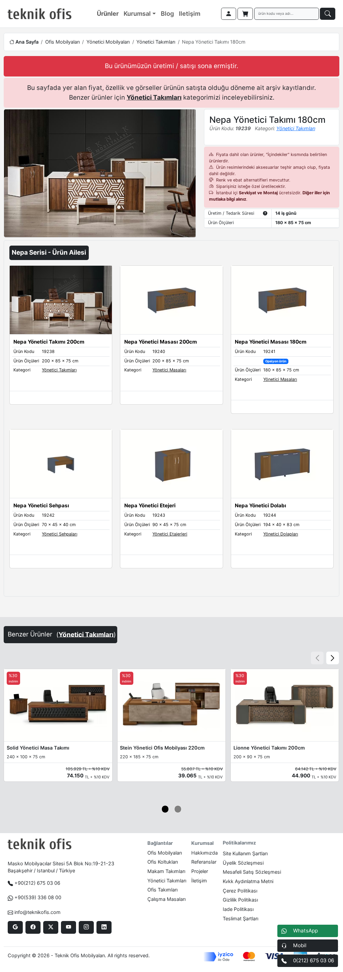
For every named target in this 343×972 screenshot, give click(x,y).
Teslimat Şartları (240, 918)
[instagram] (86, 927)
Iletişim (189, 13)
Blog (167, 13)
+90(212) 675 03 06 (37, 883)
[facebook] (33, 927)
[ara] (327, 14)
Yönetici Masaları (169, 369)
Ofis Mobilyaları (62, 42)
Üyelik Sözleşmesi (243, 863)
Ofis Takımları (162, 889)
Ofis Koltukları (162, 862)
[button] (332, 658)
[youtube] (68, 927)
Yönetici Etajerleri (169, 533)
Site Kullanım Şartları (245, 853)
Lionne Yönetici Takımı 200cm (269, 748)
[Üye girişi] (228, 14)
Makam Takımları (166, 871)
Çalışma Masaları (166, 899)
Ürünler (108, 13)
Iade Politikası (238, 909)
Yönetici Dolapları (280, 533)
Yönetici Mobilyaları (108, 42)
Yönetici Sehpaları (59, 533)
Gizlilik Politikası (240, 900)
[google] (15, 927)
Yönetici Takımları (155, 42)
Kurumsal (137, 13)
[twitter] (50, 927)
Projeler (199, 871)
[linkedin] (104, 927)
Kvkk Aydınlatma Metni (248, 881)
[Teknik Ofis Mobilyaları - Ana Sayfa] (39, 13)
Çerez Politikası (240, 890)
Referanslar (203, 862)
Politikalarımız (239, 843)
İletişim (199, 880)
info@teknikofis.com (37, 912)
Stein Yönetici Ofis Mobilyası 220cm (162, 748)
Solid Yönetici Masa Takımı (38, 748)
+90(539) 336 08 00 (37, 897)
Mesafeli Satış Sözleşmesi (252, 872)
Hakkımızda (204, 853)
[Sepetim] (245, 14)
